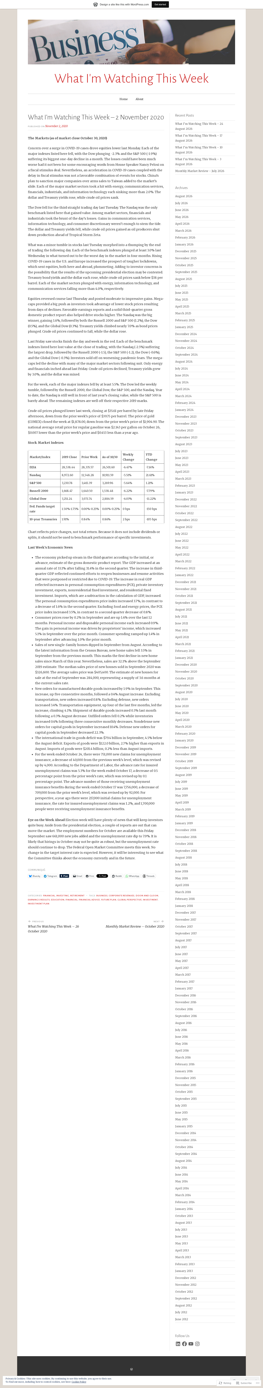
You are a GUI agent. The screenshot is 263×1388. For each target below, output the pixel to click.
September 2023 (186, 437)
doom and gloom (147, 895)
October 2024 (184, 348)
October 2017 (184, 926)
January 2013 (184, 1271)
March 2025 (183, 313)
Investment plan (38, 903)
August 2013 (183, 1222)
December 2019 (185, 747)
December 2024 (186, 334)
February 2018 (185, 899)
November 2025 (186, 258)
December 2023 (185, 416)
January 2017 (184, 988)
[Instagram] (197, 1344)
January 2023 (184, 492)
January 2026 (184, 244)
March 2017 (183, 974)
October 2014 (184, 1147)
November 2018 (186, 837)
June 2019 (181, 788)
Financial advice (89, 899)
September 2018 (186, 851)
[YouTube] (191, 1344)
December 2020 (186, 664)
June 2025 (181, 292)
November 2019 (185, 754)
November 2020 (186, 671)
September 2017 (186, 933)
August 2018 (183, 857)
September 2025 (186, 272)
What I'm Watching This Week (131, 78)
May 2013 (181, 1243)
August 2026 (183, 196)
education (57, 899)
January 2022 (184, 575)
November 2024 (186, 341)
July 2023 (181, 451)
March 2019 (183, 809)
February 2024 (185, 403)
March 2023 (183, 478)
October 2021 (184, 596)
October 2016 (184, 1009)
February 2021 (185, 651)
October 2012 (184, 1291)
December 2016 (185, 995)
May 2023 (181, 465)
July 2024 (181, 368)
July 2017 (181, 947)
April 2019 (182, 802)
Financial (49, 895)
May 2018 (181, 878)
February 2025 (185, 320)
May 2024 (182, 382)
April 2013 (182, 1250)
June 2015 (181, 1112)
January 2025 (184, 327)
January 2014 (184, 1209)
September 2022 (186, 520)
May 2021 (181, 630)
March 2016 (183, 1057)
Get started (160, 4)
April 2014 (182, 1188)
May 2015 (181, 1119)
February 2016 (184, 1064)
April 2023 (182, 471)
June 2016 (181, 1036)
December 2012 (185, 1278)
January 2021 (184, 658)
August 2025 (183, 279)
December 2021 (185, 582)
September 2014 (186, 1154)
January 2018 (184, 906)
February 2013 (185, 1264)
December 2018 (185, 830)
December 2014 (185, 1133)
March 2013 (183, 1257)
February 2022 (185, 568)
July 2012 (181, 1312)
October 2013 (184, 1216)
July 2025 (181, 286)
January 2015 (184, 1126)
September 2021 (186, 603)
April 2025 (182, 306)
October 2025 (184, 265)
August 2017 (183, 940)
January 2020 (184, 740)
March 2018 (183, 892)
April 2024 (182, 389)
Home (124, 99)
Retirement (77, 895)
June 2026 (182, 210)
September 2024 (186, 354)
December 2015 (185, 1078)
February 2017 (184, 981)
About (139, 99)
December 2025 (185, 251)
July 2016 (181, 1030)
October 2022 (184, 513)
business (102, 895)
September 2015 (186, 1098)
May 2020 (182, 713)
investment (150, 899)
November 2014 (185, 1140)
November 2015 (185, 1085)
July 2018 (181, 864)
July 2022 (181, 533)
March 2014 (183, 1195)
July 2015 (181, 1105)
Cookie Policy (79, 1381)
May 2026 (181, 217)
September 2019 (186, 768)
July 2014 (181, 1167)
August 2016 (183, 1023)
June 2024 (182, 375)
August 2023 (183, 444)
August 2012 (183, 1305)
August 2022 (183, 527)
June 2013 (181, 1236)
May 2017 (181, 961)
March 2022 (183, 561)
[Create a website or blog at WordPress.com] (131, 1369)
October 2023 (184, 430)
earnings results (39, 899)
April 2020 (182, 720)
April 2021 (182, 637)
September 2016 (186, 1016)
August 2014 (183, 1161)
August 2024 (184, 361)
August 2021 (183, 609)
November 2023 (186, 423)
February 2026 (185, 237)
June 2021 (181, 623)
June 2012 (181, 1319)
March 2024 (183, 396)
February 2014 (185, 1202)
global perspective (130, 899)
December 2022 (186, 499)
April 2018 (182, 885)
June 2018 (181, 871)
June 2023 (181, 458)
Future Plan (108, 899)
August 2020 (184, 692)
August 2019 (183, 775)
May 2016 (181, 1043)
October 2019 (184, 761)
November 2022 (186, 506)
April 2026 (182, 223)
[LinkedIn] (178, 1344)
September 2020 (186, 685)
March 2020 (183, 726)
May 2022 (181, 547)
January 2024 (184, 410)
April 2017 (182, 968)
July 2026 (181, 203)
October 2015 (184, 1092)
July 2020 (181, 699)
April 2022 (182, 554)
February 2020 (185, 733)
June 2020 (182, 706)
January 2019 (184, 823)
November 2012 (185, 1284)
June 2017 (181, 954)
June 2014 (181, 1174)
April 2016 (182, 1050)
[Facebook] (184, 1344)
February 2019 (185, 816)
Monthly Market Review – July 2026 (199, 171)
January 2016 (184, 1071)
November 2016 (185, 1002)
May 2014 (181, 1181)
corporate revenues (121, 895)
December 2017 (185, 912)
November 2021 (185, 589)
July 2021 (181, 616)
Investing (62, 895)
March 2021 (183, 644)
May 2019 (181, 795)
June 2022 (182, 540)
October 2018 (184, 844)
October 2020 (184, 678)
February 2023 (185, 485)
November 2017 (185, 919)
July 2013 (181, 1229)
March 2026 (183, 230)
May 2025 (181, 299)
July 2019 (181, 781)
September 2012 (186, 1298)
